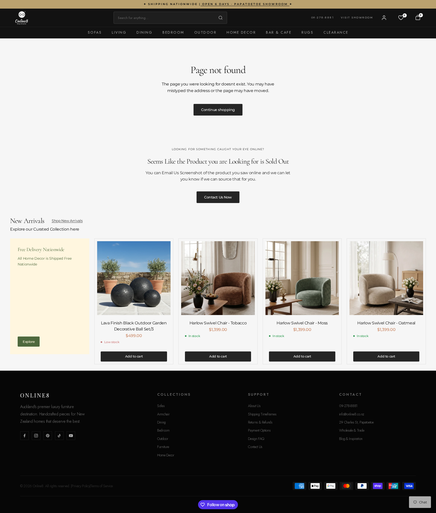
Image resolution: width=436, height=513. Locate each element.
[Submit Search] (219, 17)
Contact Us (255, 446)
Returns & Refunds (260, 422)
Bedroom (173, 32)
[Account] (384, 18)
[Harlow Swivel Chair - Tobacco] (218, 278)
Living (119, 32)
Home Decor (241, 32)
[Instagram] (36, 435)
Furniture (163, 446)
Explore (29, 342)
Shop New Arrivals (67, 220)
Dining (144, 32)
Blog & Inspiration (351, 438)
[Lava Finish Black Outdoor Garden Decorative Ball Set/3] (134, 278)
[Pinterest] (47, 435)
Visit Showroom (357, 17)
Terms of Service (102, 485)
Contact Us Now (218, 197)
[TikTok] (59, 435)
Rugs (307, 32)
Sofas (95, 32)
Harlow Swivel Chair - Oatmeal (386, 323)
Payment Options (259, 430)
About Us (254, 405)
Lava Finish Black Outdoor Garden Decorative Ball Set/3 (134, 326)
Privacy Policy (81, 485)
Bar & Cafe (278, 32)
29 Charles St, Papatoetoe (356, 422)
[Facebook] (24, 435)
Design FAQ (256, 438)
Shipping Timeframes (262, 414)
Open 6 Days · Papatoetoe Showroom (245, 4)
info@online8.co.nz (351, 414)
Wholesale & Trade (351, 430)
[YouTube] (71, 435)
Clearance (335, 32)
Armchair (163, 414)
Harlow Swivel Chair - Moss (302, 323)
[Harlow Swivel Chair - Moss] (302, 278)
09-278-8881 (322, 17)
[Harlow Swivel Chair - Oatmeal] (386, 278)
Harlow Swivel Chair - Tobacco (218, 323)
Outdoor (205, 32)
